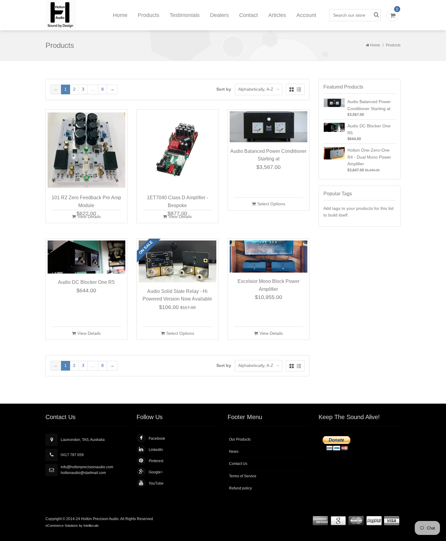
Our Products (240, 439)
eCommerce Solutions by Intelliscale (72, 525)
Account (306, 15)
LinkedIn (156, 450)
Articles (277, 15)
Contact (248, 15)
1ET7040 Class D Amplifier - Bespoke (177, 201)
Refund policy (240, 488)
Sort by (223, 89)
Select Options (271, 203)
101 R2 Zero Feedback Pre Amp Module (86, 201)
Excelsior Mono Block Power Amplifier (268, 285)
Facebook (157, 438)
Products (148, 15)
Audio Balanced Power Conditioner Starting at (268, 155)
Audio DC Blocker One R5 (86, 282)
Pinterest (156, 461)
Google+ (156, 472)
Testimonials (185, 15)
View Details (89, 216)
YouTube (156, 483)
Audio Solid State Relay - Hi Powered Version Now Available (177, 295)
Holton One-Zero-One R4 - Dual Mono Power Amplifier (369, 157)
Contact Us (238, 464)
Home (120, 15)
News (233, 451)
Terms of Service (242, 476)
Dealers (219, 15)
